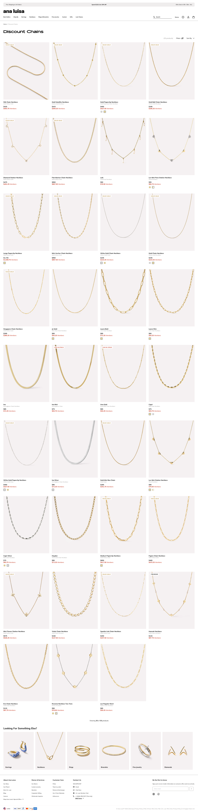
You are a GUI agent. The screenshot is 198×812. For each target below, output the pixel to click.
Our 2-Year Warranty (58, 793)
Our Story (6, 784)
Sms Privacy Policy (175, 809)
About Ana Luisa (9, 780)
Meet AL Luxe (7, 790)
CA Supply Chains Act (188, 809)
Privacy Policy (139, 809)
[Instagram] (154, 794)
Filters (178, 38)
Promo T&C (151, 809)
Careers (5, 796)
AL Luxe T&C (165, 809)
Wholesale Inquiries (37, 796)
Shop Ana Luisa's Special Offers (12, 799)
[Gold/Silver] (56, 713)
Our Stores (35, 784)
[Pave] (153, 187)
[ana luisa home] (98, 10)
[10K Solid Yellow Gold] (105, 112)
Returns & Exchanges (59, 790)
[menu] (188, 17)
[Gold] (150, 187)
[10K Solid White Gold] (101, 112)
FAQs (54, 784)
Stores (177, 17)
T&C (145, 809)
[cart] (193, 17)
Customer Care (58, 780)
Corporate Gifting (36, 793)
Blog (4, 793)
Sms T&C (157, 809)
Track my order (57, 787)
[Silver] (153, 414)
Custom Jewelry (36, 787)
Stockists (34, 790)
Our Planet (6, 787)
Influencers (56, 796)
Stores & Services (38, 780)
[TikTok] (158, 794)
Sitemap (131, 809)
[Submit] (191, 789)
